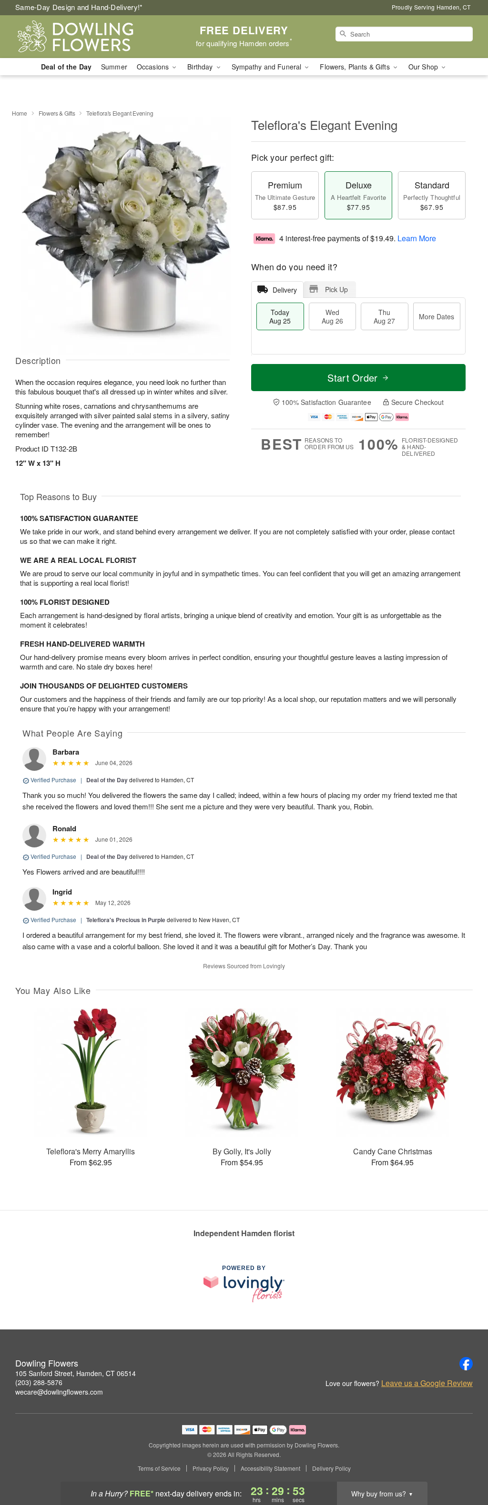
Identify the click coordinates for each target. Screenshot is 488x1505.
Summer (114, 66)
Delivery (285, 290)
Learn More (416, 238)
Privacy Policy (211, 1468)
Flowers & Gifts (57, 113)
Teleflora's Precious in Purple (125, 919)
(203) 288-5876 (38, 1382)
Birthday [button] (200, 66)
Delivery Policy (331, 1468)
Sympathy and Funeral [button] (268, 66)
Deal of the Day (66, 66)
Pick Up (336, 289)
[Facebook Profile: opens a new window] (466, 1363)
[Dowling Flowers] (83, 36)
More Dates (436, 316)
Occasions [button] (154, 66)
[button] (463, 1464)
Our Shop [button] (424, 66)
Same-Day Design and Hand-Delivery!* (79, 7)
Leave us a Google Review (427, 1383)
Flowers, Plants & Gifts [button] (355, 66)
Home (19, 113)
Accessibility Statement (270, 1468)
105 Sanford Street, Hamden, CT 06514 (75, 1373)
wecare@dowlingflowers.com (59, 1392)
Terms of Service (159, 1468)
